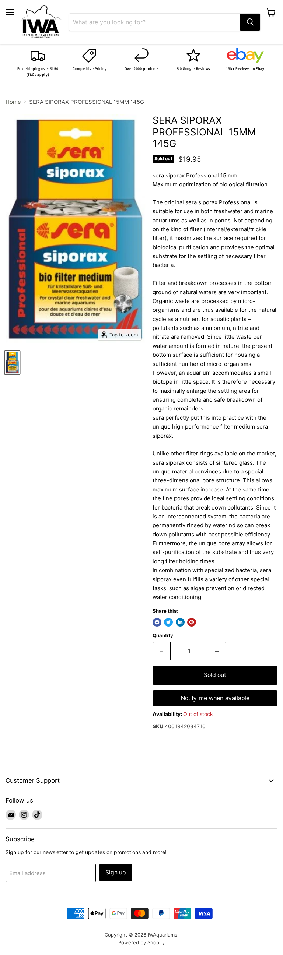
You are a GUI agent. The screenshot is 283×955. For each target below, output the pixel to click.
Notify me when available (215, 698)
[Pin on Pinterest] (191, 622)
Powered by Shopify (141, 942)
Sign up (115, 872)
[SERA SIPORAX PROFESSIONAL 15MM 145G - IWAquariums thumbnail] (12, 362)
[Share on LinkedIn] (180, 622)
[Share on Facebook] (157, 622)
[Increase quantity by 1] (217, 651)
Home (13, 102)
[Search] (250, 22)
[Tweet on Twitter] (168, 622)
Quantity (163, 635)
